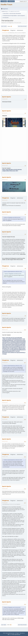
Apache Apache (6, 97)
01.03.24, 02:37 (4, 604)
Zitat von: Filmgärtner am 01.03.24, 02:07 (12, 607)
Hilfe (4, 633)
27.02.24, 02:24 (4, 32)
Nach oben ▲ (22, 633)
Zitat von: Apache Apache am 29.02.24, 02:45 (13, 459)
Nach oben (3, 624)
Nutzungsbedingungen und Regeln (12, 633)
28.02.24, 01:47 (4, 179)
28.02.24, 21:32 (4, 329)
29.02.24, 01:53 (4, 362)
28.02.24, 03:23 (4, 214)
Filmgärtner (5, 30)
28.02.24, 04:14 (4, 234)
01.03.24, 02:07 (4, 502)
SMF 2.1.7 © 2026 (11, 634)
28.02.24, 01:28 (4, 165)
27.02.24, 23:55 (4, 99)
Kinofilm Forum (6, 4)
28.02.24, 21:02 (4, 315)
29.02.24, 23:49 (4, 488)
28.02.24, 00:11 (4, 113)
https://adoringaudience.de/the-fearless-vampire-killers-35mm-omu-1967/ (12, 170)
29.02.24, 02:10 (4, 402)
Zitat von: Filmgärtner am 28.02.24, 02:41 (12, 217)
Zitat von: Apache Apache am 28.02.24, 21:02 (13, 365)
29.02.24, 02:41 (4, 419)
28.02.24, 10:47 (4, 268)
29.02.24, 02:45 (4, 441)
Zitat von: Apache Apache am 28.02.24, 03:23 (13, 271)
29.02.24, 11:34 (4, 456)
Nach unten (3, 26)
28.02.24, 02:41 (4, 200)
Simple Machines (17, 634)
